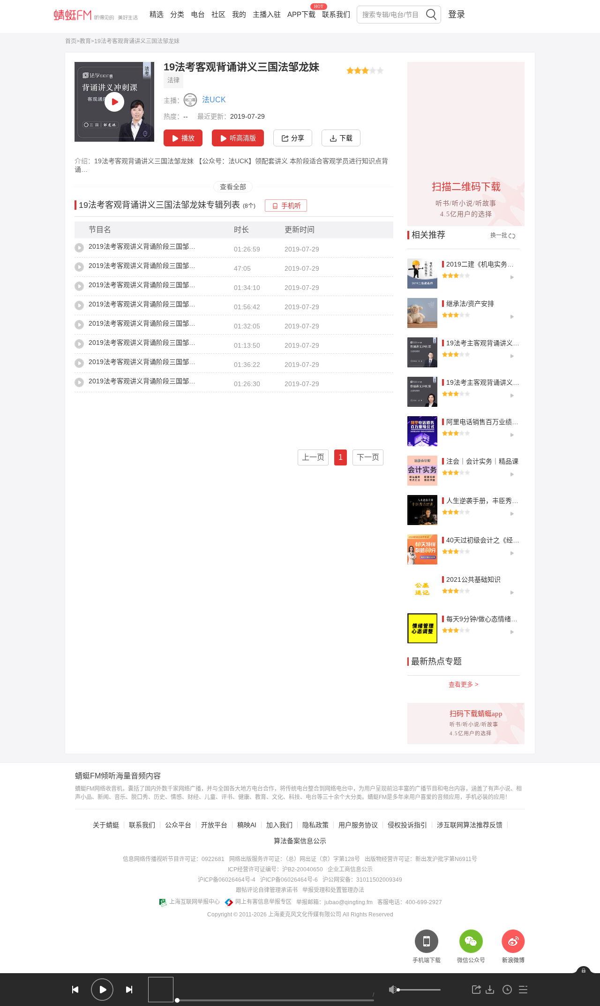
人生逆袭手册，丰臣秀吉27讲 (489, 500)
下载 (345, 138)
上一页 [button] (313, 457)
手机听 (291, 205)
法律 (173, 80)
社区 (218, 14)
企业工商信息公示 (350, 869)
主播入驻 (267, 14)
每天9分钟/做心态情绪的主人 (488, 619)
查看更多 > (464, 684)
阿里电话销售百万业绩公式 (485, 422)
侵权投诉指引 (407, 825)
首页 (70, 41)
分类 (177, 14)
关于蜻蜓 (106, 825)
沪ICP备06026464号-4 (226, 879)
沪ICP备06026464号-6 (289, 879)
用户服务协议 (358, 825)
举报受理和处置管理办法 (333, 890)
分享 (297, 138)
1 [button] (340, 457)
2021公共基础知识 (473, 579)
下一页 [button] (368, 457)
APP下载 (301, 14)
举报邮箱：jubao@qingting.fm (334, 902)
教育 (85, 41)
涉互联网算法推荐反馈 (469, 825)
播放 (188, 138)
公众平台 (178, 825)
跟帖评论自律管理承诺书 (267, 890)
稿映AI (246, 825)
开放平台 (214, 825)
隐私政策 (315, 825)
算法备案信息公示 (300, 841)
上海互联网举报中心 (194, 902)
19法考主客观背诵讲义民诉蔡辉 (492, 382)
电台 (198, 14)
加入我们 (279, 825)
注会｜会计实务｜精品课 (482, 461)
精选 (157, 14)
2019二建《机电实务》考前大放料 (496, 264)
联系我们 (336, 14)
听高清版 (243, 138)
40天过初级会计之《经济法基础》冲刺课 (505, 540)
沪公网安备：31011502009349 (362, 879)
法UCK (214, 100)
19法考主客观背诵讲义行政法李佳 (496, 343)
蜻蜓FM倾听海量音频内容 (118, 776)
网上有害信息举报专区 (263, 902)
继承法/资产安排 (470, 303)
